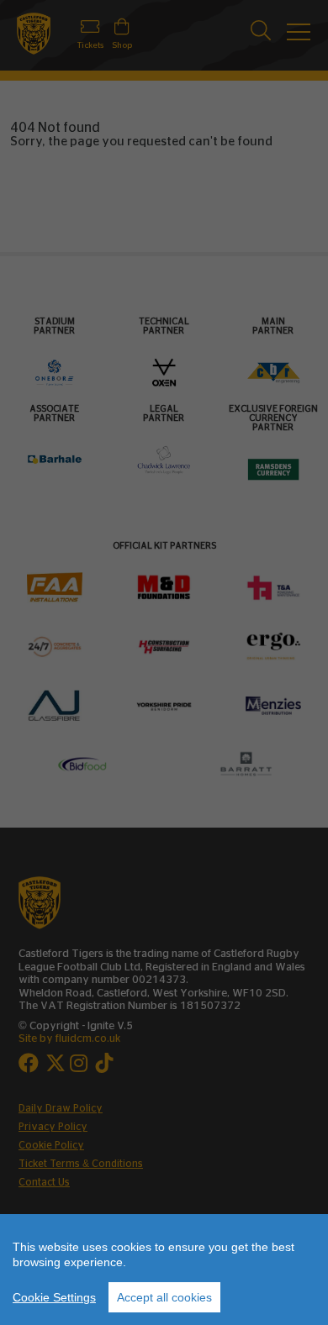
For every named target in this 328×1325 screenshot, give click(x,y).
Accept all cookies (164, 1297)
